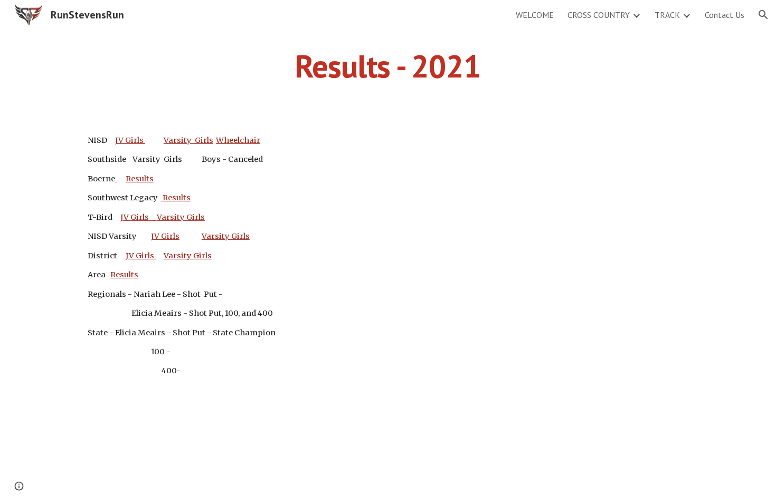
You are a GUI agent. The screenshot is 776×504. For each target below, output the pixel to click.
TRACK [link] (667, 14)
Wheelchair (238, 140)
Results (140, 178)
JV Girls (130, 140)
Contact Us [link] (724, 14)
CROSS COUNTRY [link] (598, 14)
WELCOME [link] (535, 14)
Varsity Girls (188, 140)
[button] (763, 14)
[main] (388, 66)
